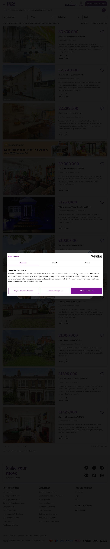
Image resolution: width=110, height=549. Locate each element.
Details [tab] (55, 263)
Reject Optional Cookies (23, 291)
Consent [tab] (23, 263)
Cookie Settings (54, 291)
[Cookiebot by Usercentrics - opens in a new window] (92, 256)
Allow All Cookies (86, 291)
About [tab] (87, 263)
